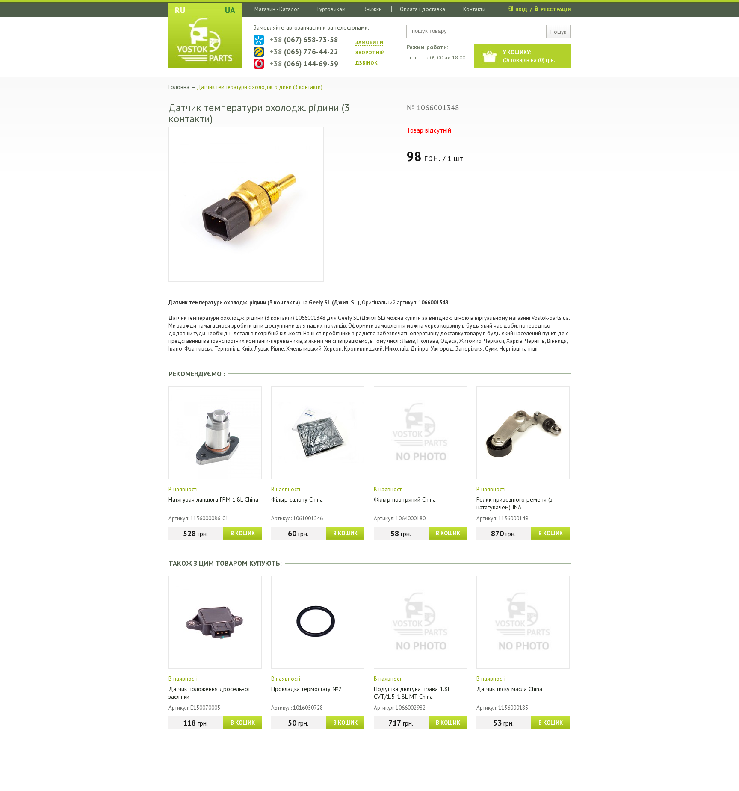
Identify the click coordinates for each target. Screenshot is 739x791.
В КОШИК (243, 533)
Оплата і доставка (422, 9)
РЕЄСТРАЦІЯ (556, 9)
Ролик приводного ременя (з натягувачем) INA (514, 503)
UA (230, 10)
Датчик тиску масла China (509, 689)
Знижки (373, 9)
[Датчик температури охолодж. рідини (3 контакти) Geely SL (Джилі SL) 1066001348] (246, 204)
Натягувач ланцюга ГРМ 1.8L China (213, 499)
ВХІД (521, 9)
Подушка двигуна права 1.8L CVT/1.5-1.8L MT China (412, 692)
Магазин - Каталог (276, 9)
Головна (178, 87)
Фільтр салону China (297, 499)
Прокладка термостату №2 (306, 689)
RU (180, 10)
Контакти (474, 9)
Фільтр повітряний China (405, 499)
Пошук (558, 31)
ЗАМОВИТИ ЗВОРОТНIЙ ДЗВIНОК (369, 52)
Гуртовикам (331, 9)
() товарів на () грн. (529, 56)
